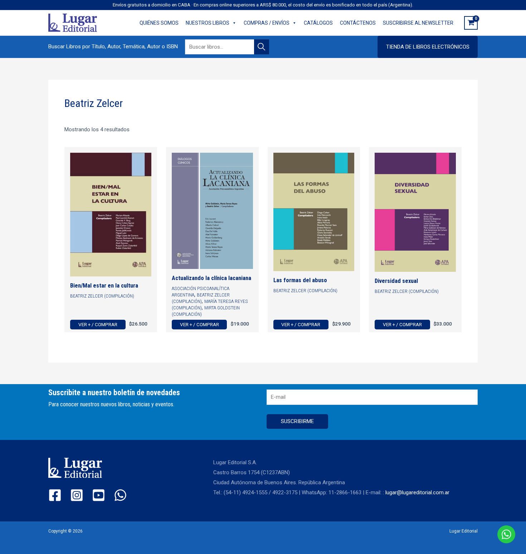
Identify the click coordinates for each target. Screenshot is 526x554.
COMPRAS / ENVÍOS (266, 23)
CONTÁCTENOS (358, 23)
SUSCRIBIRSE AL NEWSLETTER (418, 23)
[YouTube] (98, 495)
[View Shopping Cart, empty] (471, 23)
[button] (428, 47)
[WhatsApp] (120, 495)
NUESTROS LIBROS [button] (207, 23)
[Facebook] (55, 495)
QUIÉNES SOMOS (159, 23)
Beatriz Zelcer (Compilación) (102, 296)
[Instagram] (76, 495)
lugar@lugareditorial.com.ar (417, 492)
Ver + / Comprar (97, 324)
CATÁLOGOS (318, 23)
